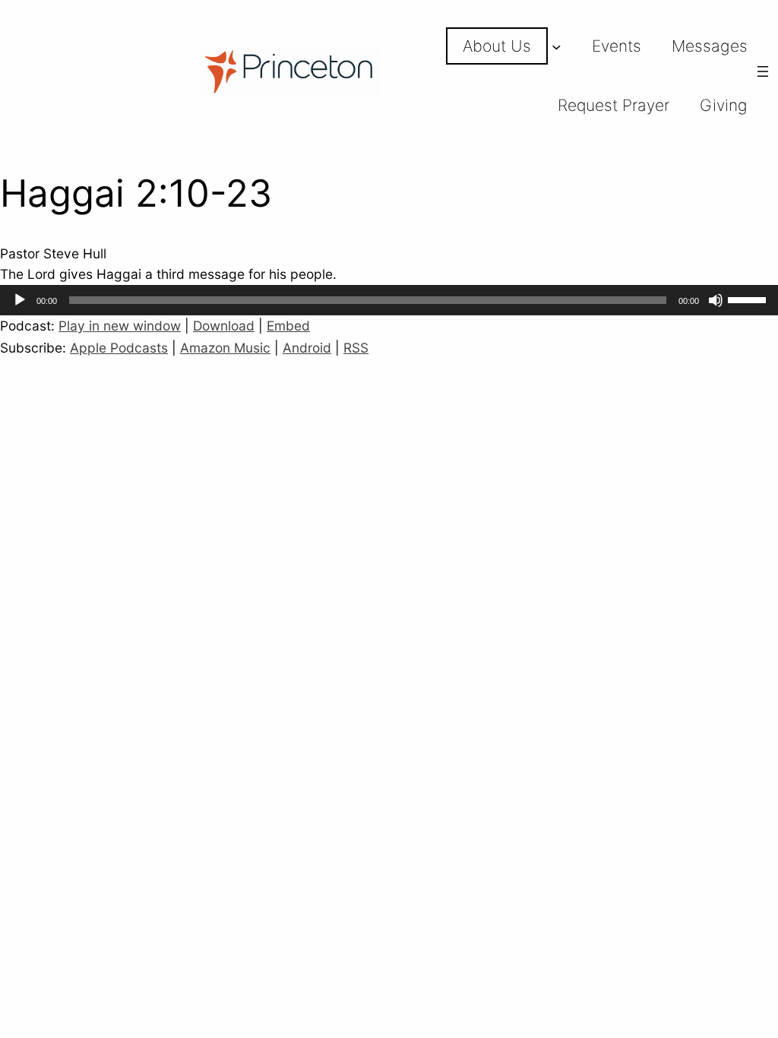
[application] (389, 300)
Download (224, 326)
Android (307, 348)
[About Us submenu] (556, 46)
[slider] (749, 298)
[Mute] (715, 300)
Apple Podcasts (119, 348)
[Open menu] (763, 71)
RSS (355, 348)
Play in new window (120, 326)
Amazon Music (225, 348)
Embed (288, 326)
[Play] (19, 300)
